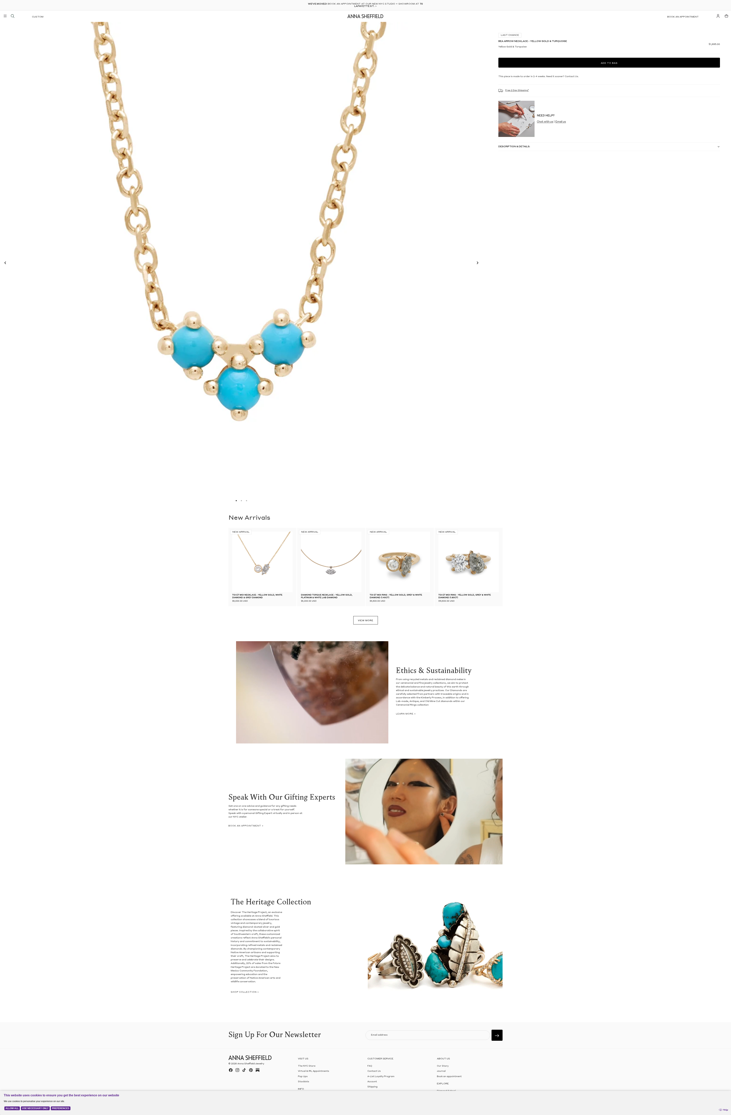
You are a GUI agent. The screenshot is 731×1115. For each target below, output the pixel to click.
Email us (560, 122)
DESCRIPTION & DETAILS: (514, 146)
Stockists (303, 1082)
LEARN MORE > (406, 714)
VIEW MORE (365, 621)
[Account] (718, 16)
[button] (4, 263)
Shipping (372, 1087)
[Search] (12, 16)
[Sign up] (497, 1035)
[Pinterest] (251, 1070)
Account (372, 1082)
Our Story (442, 1066)
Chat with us (545, 122)
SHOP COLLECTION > (245, 992)
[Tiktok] (244, 1070)
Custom (37, 17)
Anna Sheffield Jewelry (250, 1064)
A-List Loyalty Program (380, 1077)
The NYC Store (306, 1066)
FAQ (369, 1066)
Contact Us (374, 1071)
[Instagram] (237, 1070)
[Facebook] (230, 1070)
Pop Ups (303, 1077)
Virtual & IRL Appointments (313, 1071)
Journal (441, 1071)
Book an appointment (683, 17)
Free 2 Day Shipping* (517, 91)
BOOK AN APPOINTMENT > (245, 826)
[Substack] (257, 1070)
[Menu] (5, 16)
